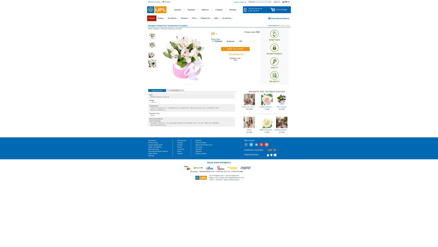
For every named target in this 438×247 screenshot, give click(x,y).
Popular (180, 143)
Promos (152, 18)
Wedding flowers (160, 125)
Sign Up (243, 2)
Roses (179, 147)
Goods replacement (155, 145)
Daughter (154, 123)
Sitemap (151, 156)
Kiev (288, 25)
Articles (180, 153)
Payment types (201, 143)
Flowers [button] (184, 18)
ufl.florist (167, 2)
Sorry (195, 123)
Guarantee (152, 140)
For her (200, 123)
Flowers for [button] (205, 18)
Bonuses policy (153, 149)
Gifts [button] (216, 18)
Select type (215, 39)
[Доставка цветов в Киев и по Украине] (283, 2)
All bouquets (181, 140)
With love (161, 123)
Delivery (198, 140)
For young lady (171, 123)
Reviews (199, 151)
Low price (180, 149)
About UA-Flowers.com (204, 145)
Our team (199, 147)
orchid (158, 110)
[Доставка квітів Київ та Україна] (286, 2)
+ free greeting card (235, 54)
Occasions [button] (172, 18)
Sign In (236, 2)
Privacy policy (153, 143)
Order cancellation (155, 147)
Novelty (180, 145)
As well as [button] (226, 18)
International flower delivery (158, 151)
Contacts (199, 149)
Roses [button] (161, 18)
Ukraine (283, 25)
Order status (152, 153)
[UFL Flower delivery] (156, 9)
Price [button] (194, 18)
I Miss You (208, 123)
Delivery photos (201, 153)
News (179, 151)
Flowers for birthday (185, 123)
